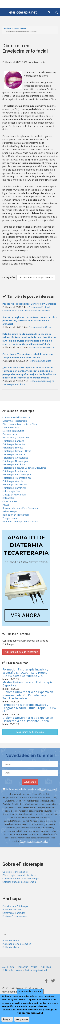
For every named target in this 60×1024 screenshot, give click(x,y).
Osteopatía (8, 497)
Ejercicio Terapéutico (13, 430)
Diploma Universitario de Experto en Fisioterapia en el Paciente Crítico (27, 719)
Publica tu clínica (10, 947)
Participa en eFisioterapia (15, 906)
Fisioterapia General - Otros (16, 450)
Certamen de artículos (13, 912)
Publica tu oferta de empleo (16, 943)
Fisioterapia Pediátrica (40, 327)
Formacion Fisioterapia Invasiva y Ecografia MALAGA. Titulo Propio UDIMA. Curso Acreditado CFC (25, 672)
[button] (56, 12)
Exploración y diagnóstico (15, 437)
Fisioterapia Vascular (13, 481)
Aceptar (7, 1019)
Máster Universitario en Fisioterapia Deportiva (27, 683)
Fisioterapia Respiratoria (37, 310)
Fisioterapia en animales (15, 484)
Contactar (22, 966)
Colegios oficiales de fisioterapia (19, 881)
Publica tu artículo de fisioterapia (21, 651)
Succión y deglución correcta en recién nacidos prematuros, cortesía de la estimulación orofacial (29, 320)
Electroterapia (9, 434)
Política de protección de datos (34, 841)
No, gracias (22, 1019)
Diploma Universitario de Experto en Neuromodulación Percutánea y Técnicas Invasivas (27, 695)
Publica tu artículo (11, 909)
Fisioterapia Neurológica (41, 347)
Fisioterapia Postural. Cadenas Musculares (24, 467)
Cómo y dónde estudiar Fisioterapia (20, 878)
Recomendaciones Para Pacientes (20, 508)
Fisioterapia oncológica (14, 487)
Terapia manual (10, 518)
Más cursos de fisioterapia (30, 731)
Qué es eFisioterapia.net (15, 871)
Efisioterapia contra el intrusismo (19, 875)
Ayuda (34, 966)
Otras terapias (9, 501)
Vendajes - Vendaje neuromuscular (20, 521)
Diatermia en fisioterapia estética (36, 277)
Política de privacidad (36, 970)
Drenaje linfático (11, 427)
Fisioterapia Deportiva (13, 444)
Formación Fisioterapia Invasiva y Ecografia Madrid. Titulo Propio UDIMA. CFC (29, 708)
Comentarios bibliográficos (16, 417)
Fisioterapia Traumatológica (17, 477)
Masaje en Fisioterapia (14, 494)
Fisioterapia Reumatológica (16, 474)
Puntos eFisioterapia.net (15, 916)
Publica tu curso (10, 940)
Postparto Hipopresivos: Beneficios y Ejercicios (29, 303)
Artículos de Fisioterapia (15, 28)
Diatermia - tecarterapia (14, 420)
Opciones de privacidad (30, 991)
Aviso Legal (8, 966)
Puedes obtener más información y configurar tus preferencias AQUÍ (30, 1011)
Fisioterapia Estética (12, 447)
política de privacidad (47, 789)
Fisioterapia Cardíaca (13, 440)
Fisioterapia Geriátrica (40, 360)
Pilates (5, 504)
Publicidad (45, 966)
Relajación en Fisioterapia (15, 514)
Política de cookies (12, 970)
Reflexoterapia (9, 511)
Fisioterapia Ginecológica (15, 457)
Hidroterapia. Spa (11, 491)
